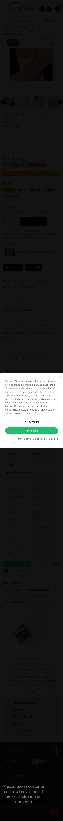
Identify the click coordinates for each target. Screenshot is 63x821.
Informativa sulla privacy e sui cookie (38, 438)
